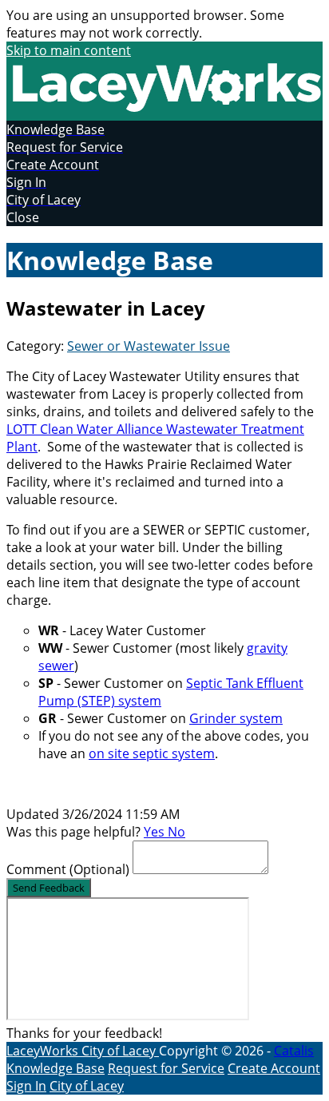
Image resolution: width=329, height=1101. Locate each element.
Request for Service (166, 1068)
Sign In (26, 1086)
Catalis (294, 1050)
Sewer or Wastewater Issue (148, 346)
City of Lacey (120, 1050)
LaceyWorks (43, 1050)
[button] (164, 217)
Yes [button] (156, 832)
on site (111, 753)
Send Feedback (49, 887)
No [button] (176, 832)
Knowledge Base (55, 1068)
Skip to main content (68, 50)
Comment (67, 869)
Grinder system (236, 718)
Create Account (274, 1068)
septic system (174, 753)
